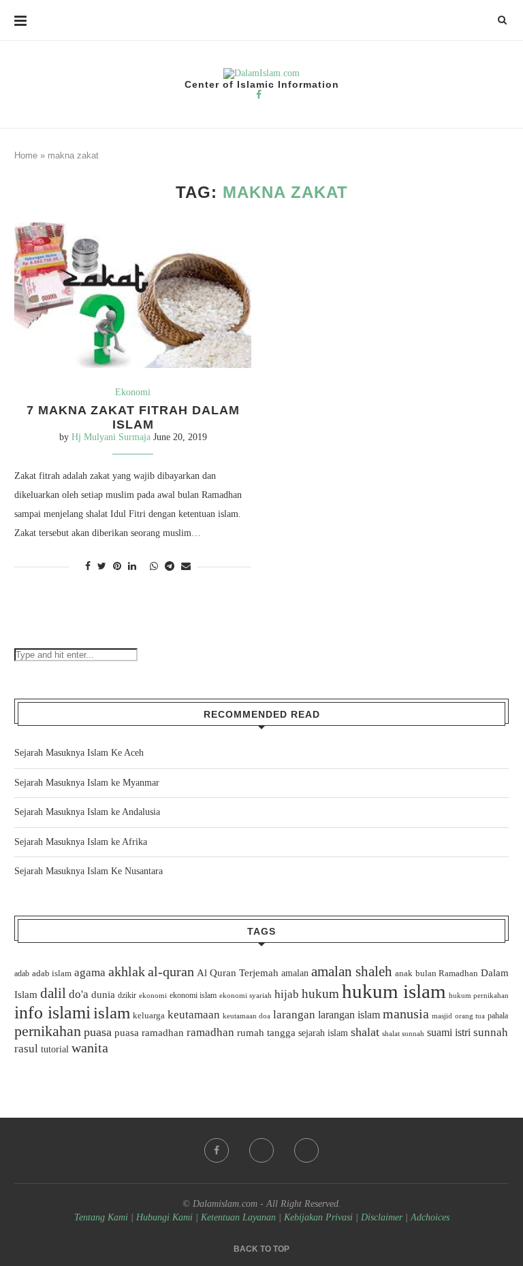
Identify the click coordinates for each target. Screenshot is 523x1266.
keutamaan (194, 1014)
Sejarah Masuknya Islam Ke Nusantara (88, 871)
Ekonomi (132, 392)
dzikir (127, 995)
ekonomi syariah (245, 995)
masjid (442, 1016)
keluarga (149, 1015)
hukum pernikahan (479, 995)
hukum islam (394, 991)
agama (90, 972)
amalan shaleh (351, 971)
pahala (498, 1015)
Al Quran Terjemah (238, 972)
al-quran (171, 971)
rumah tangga (266, 1032)
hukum (320, 993)
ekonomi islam (193, 995)
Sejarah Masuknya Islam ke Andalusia (87, 812)
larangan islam (349, 1015)
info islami (52, 1012)
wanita (90, 1047)
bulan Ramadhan (446, 973)
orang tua (470, 1016)
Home (25, 155)
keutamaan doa (246, 1016)
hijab (286, 994)
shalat (365, 1032)
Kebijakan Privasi (318, 1217)
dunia (103, 994)
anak (404, 973)
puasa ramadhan (149, 1032)
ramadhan (210, 1032)
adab (21, 973)
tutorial (55, 1049)
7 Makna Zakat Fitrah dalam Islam (133, 417)
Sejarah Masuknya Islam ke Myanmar (86, 783)
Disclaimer (381, 1217)
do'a (79, 994)
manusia (406, 1014)
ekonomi (153, 995)
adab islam (52, 973)
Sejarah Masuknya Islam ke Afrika (80, 842)
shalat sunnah (403, 1033)
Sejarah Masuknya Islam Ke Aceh (79, 753)
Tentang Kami (102, 1217)
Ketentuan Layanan (238, 1217)
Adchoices (430, 1217)
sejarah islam (323, 1032)
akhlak (126, 971)
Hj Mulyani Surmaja (111, 437)
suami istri (449, 1033)
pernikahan (47, 1031)
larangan (294, 1014)
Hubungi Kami (164, 1217)
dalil (53, 993)
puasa (98, 1032)
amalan (294, 973)
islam (111, 1012)
